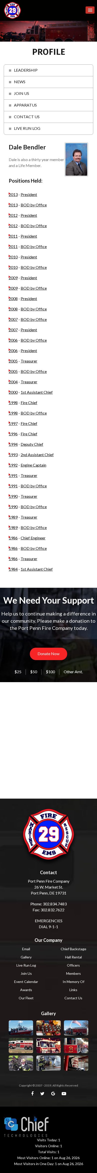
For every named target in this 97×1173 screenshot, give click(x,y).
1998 (13, 402)
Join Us (26, 973)
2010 (13, 256)
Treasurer (29, 361)
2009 (13, 277)
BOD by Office (34, 204)
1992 (13, 465)
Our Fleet (26, 998)
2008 (13, 298)
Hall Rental (73, 957)
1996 (13, 433)
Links (73, 990)
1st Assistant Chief (37, 392)
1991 (13, 475)
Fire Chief (29, 402)
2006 (13, 340)
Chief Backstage (73, 949)
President (29, 194)
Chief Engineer (33, 537)
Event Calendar (26, 981)
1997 (13, 423)
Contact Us (73, 998)
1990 (13, 496)
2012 (13, 215)
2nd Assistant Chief (37, 454)
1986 (13, 537)
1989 (13, 517)
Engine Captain (33, 465)
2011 (13, 236)
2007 (13, 319)
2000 (13, 392)
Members (73, 973)
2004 (13, 381)
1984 (13, 569)
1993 (13, 454)
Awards (26, 990)
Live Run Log (26, 965)
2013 (13, 194)
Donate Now (48, 653)
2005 (13, 361)
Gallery (26, 957)
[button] (90, 10)
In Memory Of (73, 981)
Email (26, 949)
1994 (13, 444)
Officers (73, 965)
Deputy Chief (32, 444)
